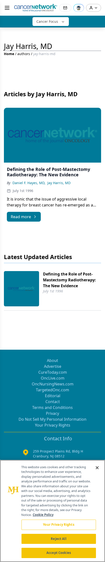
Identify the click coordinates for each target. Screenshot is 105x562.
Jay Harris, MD (59, 182)
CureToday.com (52, 372)
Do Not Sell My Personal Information (52, 419)
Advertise (52, 366)
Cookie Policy (43, 515)
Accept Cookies (58, 552)
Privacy (52, 413)
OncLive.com (52, 378)
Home (9, 53)
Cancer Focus (47, 21)
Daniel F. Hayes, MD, (28, 182)
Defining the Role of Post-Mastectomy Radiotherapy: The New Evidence (69, 279)
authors (23, 53)
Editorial (52, 395)
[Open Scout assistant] (78, 8)
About (52, 360)
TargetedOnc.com (52, 390)
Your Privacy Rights (52, 425)
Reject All (58, 539)
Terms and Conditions (52, 407)
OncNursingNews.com (53, 384)
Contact (52, 401)
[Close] (97, 467)
